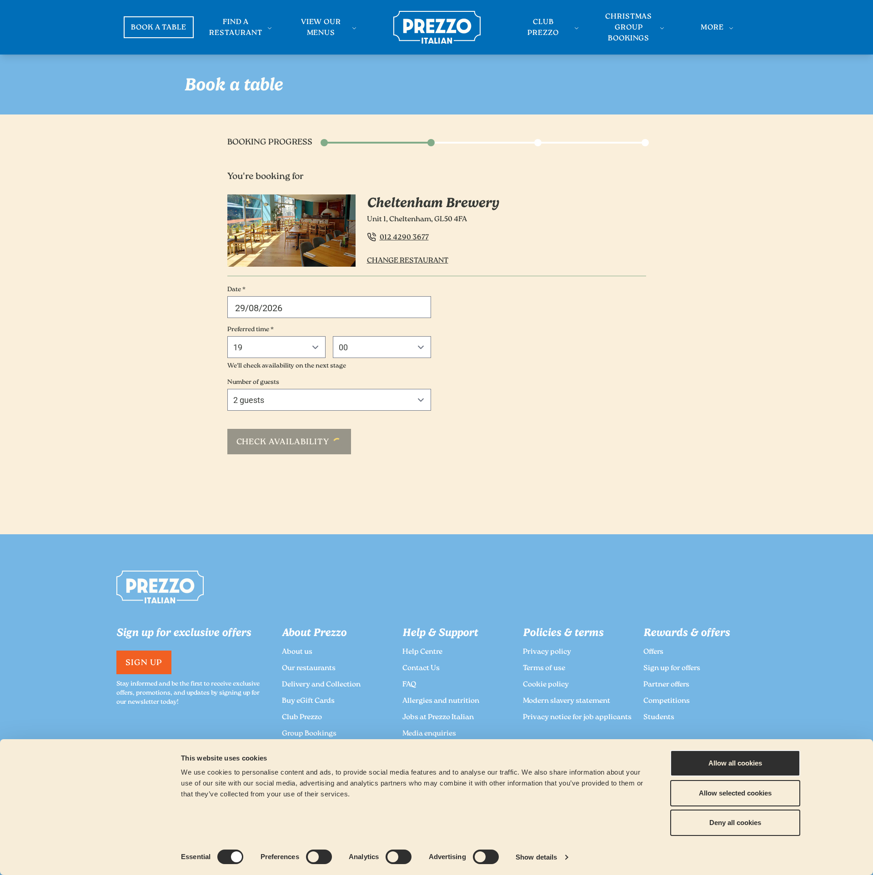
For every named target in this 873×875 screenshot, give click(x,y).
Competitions (666, 701)
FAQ (409, 685)
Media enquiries (429, 734)
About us (297, 652)
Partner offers (666, 685)
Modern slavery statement (566, 701)
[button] (329, 307)
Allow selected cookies (735, 793)
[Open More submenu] (731, 28)
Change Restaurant (407, 261)
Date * (236, 289)
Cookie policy (546, 685)
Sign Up (143, 663)
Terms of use (544, 668)
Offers (653, 652)
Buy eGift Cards (308, 701)
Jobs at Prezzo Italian (438, 717)
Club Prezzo (543, 28)
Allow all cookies (735, 763)
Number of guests (253, 382)
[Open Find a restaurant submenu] (269, 28)
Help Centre (422, 652)
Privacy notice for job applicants (577, 717)
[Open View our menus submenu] (354, 28)
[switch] (319, 857)
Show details (536, 857)
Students (658, 717)
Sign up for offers (671, 668)
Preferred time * (250, 329)
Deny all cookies (735, 822)
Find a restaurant (235, 28)
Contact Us (421, 668)
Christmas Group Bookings (628, 28)
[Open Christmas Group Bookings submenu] (662, 28)
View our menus (321, 28)
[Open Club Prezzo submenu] (576, 28)
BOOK (159, 28)
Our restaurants (309, 668)
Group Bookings (309, 734)
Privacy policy (547, 652)
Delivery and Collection (321, 685)
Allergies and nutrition (440, 701)
